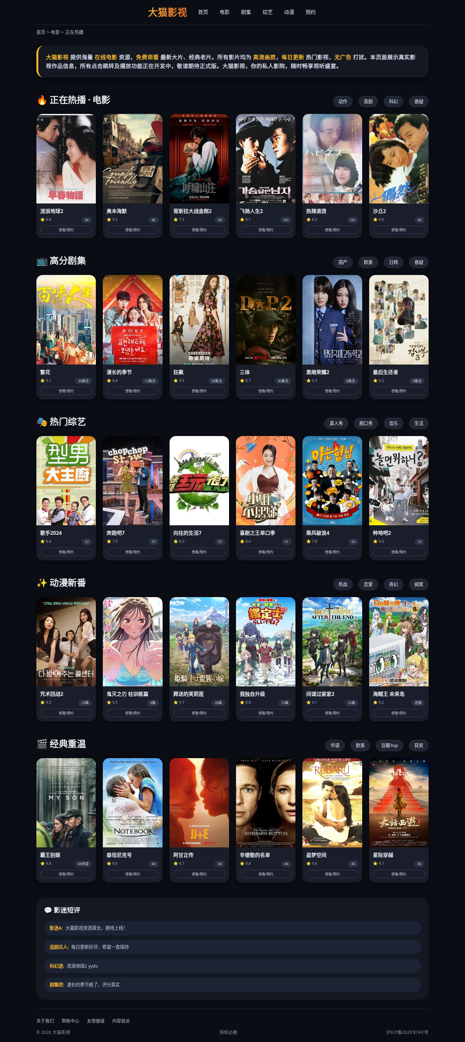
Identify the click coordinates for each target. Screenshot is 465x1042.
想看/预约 (66, 230)
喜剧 (368, 101)
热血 (342, 584)
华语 (335, 745)
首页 (203, 12)
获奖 (418, 745)
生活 (418, 423)
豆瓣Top (389, 745)
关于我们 (45, 1021)
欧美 (368, 262)
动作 (342, 101)
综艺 (268, 12)
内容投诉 (121, 1021)
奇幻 (393, 584)
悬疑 (418, 101)
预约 (311, 12)
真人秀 (336, 423)
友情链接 (96, 1021)
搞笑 (418, 584)
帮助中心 (70, 1021)
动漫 (289, 12)
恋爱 (368, 584)
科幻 (393, 101)
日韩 (393, 262)
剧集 (246, 12)
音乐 (393, 423)
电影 (225, 12)
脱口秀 (366, 423)
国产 (342, 262)
